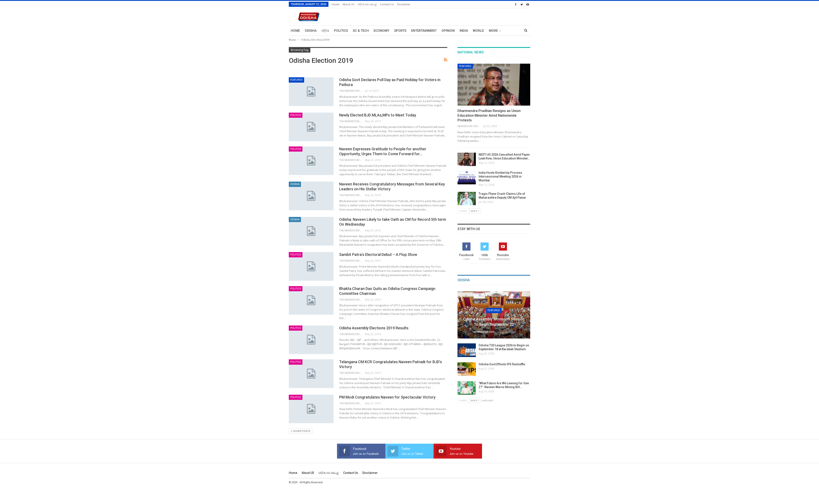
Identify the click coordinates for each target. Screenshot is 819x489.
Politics (341, 31)
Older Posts (301, 431)
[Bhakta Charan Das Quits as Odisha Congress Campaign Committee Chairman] (311, 300)
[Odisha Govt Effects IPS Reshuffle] (466, 369)
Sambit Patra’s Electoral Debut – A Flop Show (378, 254)
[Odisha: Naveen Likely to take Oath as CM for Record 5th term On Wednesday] (311, 231)
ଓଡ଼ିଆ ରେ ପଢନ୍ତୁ (367, 4)
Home (335, 4)
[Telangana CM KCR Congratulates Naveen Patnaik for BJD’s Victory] (311, 373)
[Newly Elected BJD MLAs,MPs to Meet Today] (311, 127)
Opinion (448, 31)
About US (348, 4)
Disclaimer (404, 4)
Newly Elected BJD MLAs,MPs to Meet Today (377, 115)
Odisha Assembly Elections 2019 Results (373, 328)
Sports (400, 31)
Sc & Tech (361, 31)
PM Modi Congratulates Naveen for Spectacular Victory (387, 397)
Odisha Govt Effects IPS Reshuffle (502, 364)
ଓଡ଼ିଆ (325, 31)
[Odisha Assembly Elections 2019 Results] (311, 340)
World (478, 31)
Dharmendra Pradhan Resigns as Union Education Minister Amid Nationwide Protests (489, 115)
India (464, 31)
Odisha (311, 31)
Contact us (387, 4)
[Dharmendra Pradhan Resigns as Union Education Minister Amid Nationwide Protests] (493, 85)
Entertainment (424, 31)
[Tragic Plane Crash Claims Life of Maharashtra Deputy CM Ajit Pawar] (466, 198)
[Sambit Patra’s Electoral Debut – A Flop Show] (311, 266)
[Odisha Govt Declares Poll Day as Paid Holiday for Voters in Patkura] (311, 91)
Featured (296, 79)
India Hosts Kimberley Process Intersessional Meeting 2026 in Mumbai (500, 176)
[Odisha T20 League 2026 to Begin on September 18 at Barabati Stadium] (466, 350)
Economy (381, 31)
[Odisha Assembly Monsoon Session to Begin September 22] (494, 315)
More (493, 31)
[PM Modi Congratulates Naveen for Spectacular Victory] (311, 409)
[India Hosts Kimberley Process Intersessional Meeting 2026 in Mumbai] (466, 177)
